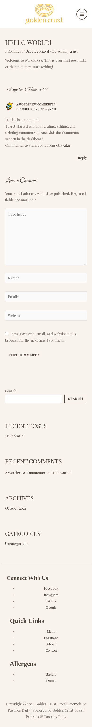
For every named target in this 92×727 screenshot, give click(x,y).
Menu (51, 631)
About (51, 644)
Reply (82, 157)
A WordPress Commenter (35, 104)
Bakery (51, 674)
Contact (51, 650)
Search (10, 390)
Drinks (51, 681)
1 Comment (14, 51)
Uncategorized (37, 51)
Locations (51, 638)
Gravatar (63, 145)
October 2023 (15, 508)
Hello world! (15, 436)
